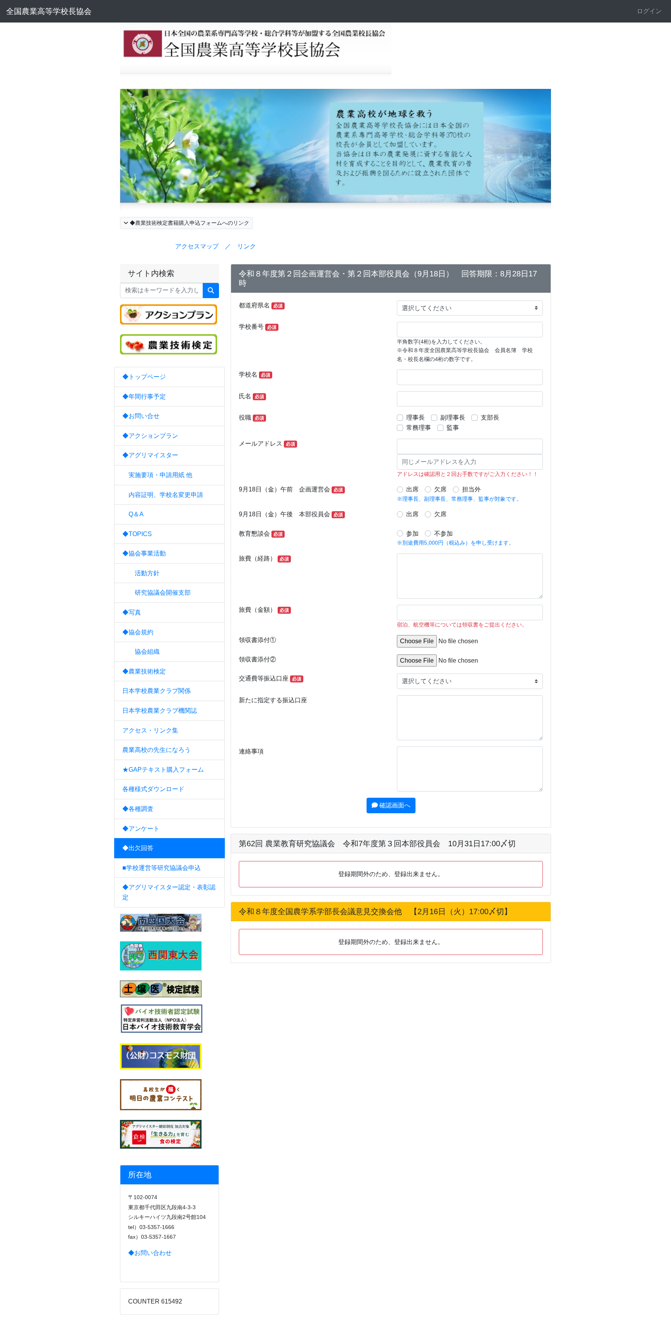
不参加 (443, 533)
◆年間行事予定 (144, 396)
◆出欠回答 (137, 848)
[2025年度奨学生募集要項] (161, 1055)
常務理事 (418, 427)
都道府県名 (261, 305)
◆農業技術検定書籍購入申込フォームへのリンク (188, 223)
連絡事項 (251, 751)
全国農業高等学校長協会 (49, 11)
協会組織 (144, 651)
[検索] (211, 291)
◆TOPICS (137, 534)
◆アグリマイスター (150, 455)
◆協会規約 (137, 632)
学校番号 (257, 326)
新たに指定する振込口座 (273, 700)
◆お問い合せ (141, 416)
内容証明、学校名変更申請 (166, 494)
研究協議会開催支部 (160, 592)
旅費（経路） (264, 558)
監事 (453, 427)
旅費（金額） (264, 609)
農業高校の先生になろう (156, 749)
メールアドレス (267, 443)
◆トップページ (144, 376)
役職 (251, 417)
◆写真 (131, 612)
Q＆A (136, 514)
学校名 (254, 374)
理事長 (415, 417)
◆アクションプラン (150, 435)
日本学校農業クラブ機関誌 (159, 710)
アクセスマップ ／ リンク (215, 246)
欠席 (440, 489)
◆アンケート (141, 828)
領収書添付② (257, 659)
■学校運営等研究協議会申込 (161, 867)
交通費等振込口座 (270, 678)
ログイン (649, 11)
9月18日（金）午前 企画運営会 (291, 489)
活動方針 (144, 573)
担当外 (471, 489)
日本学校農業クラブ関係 (156, 690)
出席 (412, 489)
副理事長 (452, 417)
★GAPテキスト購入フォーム (163, 769)
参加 (412, 533)
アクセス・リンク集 (150, 730)
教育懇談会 (261, 533)
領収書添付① (257, 640)
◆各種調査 (137, 808)
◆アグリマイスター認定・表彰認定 (169, 892)
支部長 (490, 417)
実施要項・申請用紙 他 (160, 475)
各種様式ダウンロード (153, 789)
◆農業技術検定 (144, 671)
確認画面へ (394, 805)
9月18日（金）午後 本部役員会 (291, 514)
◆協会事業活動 (144, 553)
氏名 (251, 396)
